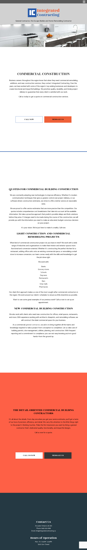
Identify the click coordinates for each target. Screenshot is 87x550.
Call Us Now (29, 455)
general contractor (33, 324)
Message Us (58, 119)
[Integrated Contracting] (43, 12)
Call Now (29, 119)
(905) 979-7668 (46, 528)
